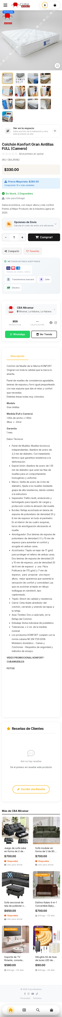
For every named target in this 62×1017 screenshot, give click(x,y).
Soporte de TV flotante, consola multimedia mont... (14, 960)
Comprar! (46, 237)
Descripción (17, 356)
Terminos (37, 998)
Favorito (34, 251)
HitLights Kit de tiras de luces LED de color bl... (46, 960)
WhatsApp (19, 334)
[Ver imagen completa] (57, 65)
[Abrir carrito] (55, 5)
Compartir (13, 251)
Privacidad (25, 998)
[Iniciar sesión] (45, 5)
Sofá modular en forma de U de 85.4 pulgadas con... (45, 851)
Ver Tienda (46, 334)
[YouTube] (32, 994)
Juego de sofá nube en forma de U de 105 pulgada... (15, 851)
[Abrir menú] (5, 5)
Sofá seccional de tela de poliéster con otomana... (15, 905)
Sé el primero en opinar (31, 153)
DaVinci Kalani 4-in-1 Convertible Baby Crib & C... (46, 905)
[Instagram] (55, 323)
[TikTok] (37, 994)
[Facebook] (51, 323)
